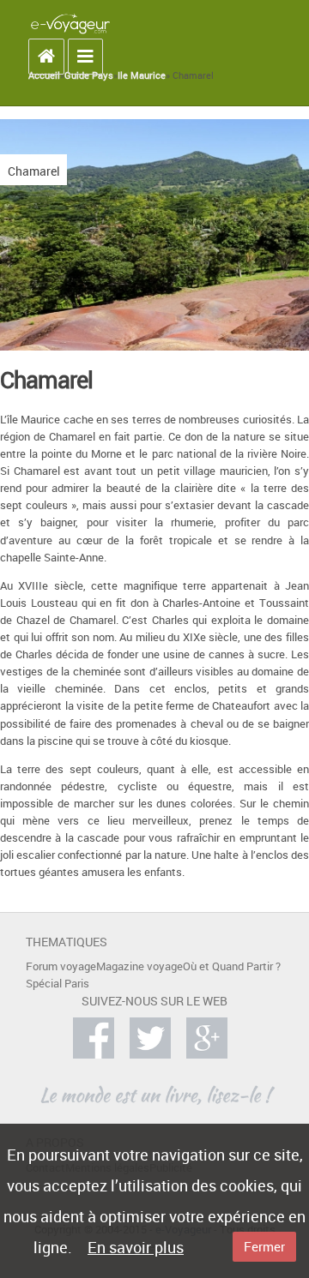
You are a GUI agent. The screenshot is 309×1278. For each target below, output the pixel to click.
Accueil (44, 75)
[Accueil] (70, 23)
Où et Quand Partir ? (232, 966)
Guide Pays (88, 75)
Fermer (264, 1246)
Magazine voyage (139, 966)
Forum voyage (61, 966)
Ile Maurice (142, 75)
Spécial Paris (57, 983)
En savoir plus (136, 1247)
